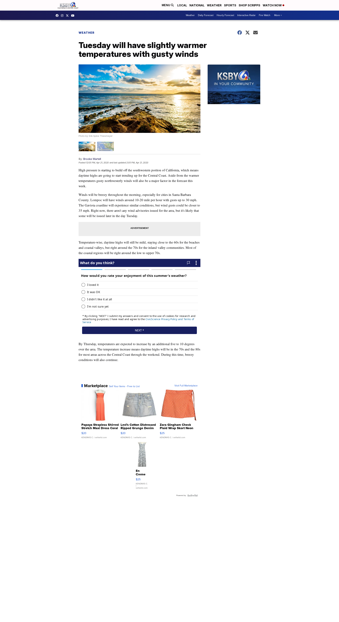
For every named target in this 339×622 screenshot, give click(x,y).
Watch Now (272, 5)
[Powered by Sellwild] (192, 495)
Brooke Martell (92, 159)
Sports (230, 5)
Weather (214, 5)
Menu (166, 5)
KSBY (68, 15)
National (196, 5)
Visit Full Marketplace (186, 385)
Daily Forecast (205, 15)
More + (278, 15)
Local (182, 5)
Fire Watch (264, 15)
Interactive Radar (246, 15)
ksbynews (58, 15)
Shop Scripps (249, 5)
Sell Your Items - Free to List (124, 386)
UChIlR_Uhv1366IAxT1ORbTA (73, 15)
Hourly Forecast (225, 15)
